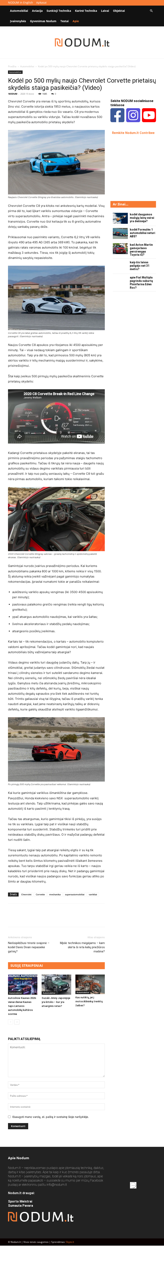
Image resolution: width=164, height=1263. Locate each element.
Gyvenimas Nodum (43, 21)
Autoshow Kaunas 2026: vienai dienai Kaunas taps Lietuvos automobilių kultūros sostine (22, 1006)
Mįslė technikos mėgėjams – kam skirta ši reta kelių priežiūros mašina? (82, 947)
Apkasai (41, 2)
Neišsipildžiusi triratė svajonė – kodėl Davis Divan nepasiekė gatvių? (28, 947)
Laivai (105, 11)
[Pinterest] (30, 919)
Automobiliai (19, 11)
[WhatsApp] (40, 919)
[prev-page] (10, 1021)
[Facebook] (12, 919)
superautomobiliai (74, 894)
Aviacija (37, 11)
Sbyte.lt (70, 1242)
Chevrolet (26, 894)
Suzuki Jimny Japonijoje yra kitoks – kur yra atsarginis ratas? (56, 1002)
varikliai (93, 894)
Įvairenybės (18, 21)
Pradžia (12, 66)
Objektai (119, 11)
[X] (21, 919)
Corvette (40, 894)
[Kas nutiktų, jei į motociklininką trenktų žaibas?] (90, 984)
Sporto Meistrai (20, 1201)
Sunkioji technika (59, 11)
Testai (64, 21)
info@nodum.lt (57, 1185)
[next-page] (16, 1021)
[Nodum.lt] (82, 42)
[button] (151, 11)
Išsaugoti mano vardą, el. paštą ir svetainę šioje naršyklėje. (50, 1116)
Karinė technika (86, 11)
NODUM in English (20, 2)
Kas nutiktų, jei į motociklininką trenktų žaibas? (89, 1001)
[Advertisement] (137, 167)
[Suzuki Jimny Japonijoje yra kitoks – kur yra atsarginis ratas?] (56, 985)
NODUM (12, 93)
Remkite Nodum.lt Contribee (133, 133)
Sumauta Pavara (20, 1206)
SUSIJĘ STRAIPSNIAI (26, 965)
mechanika (55, 894)
